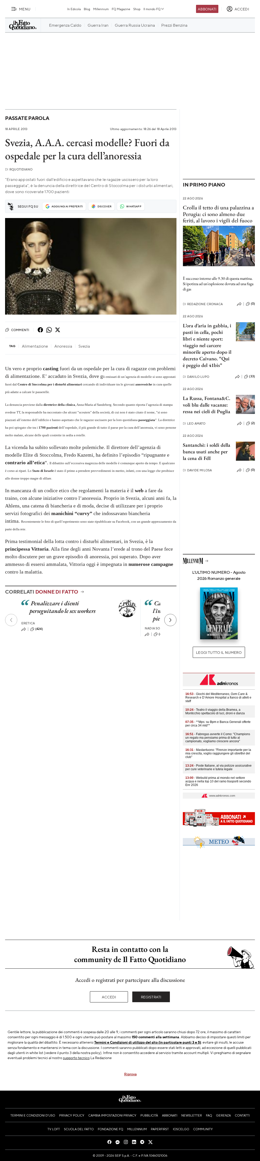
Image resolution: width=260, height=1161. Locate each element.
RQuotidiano (18, 169)
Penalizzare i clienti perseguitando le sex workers (62, 607)
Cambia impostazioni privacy (112, 1115)
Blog (87, 8)
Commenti (20, 330)
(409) (163, 634)
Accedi (109, 997)
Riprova (130, 1074)
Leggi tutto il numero (218, 652)
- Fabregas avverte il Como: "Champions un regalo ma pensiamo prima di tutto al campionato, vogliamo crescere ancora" (217, 737)
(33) (252, 376)
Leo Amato (194, 423)
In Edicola (74, 8)
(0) (253, 303)
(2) (253, 423)
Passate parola (27, 118)
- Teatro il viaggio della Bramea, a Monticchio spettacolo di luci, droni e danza (215, 711)
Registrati (151, 997)
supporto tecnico (76, 1057)
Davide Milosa (197, 470)
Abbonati (207, 9)
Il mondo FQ (151, 9)
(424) (39, 629)
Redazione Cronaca (203, 304)
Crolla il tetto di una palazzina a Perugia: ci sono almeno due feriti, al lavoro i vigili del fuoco (218, 214)
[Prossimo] (170, 620)
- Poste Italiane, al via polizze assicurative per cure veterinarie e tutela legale (218, 767)
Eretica (28, 623)
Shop (136, 8)
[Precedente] (11, 620)
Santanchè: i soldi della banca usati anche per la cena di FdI (206, 451)
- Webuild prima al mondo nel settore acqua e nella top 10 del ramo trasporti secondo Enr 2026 (218, 781)
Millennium (101, 8)
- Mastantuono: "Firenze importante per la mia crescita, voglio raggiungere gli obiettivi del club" (218, 753)
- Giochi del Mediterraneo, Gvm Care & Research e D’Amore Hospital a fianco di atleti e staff (218, 697)
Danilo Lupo (196, 377)
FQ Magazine (121, 8)
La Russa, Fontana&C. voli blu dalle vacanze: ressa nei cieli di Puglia (206, 405)
